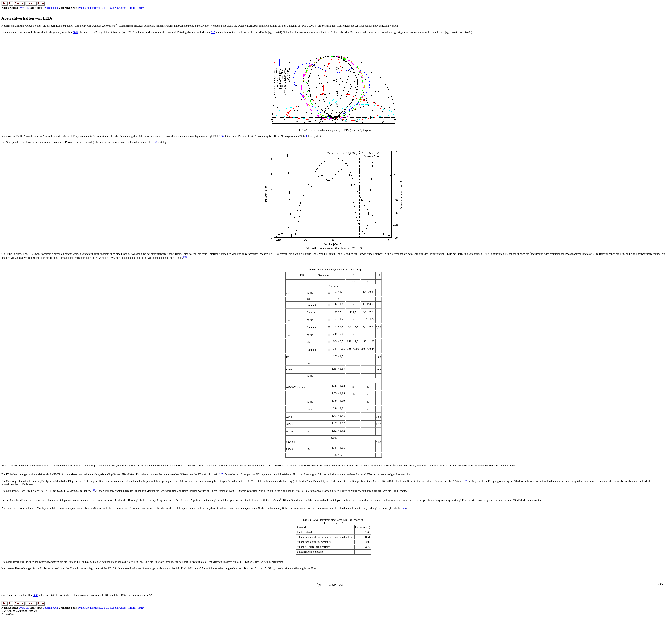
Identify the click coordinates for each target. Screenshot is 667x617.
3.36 (221, 136)
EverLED (24, 7)
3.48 (154, 142)
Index (141, 7)
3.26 (403, 508)
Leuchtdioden (50, 7)
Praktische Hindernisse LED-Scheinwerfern (102, 7)
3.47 (75, 32)
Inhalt (131, 7)
